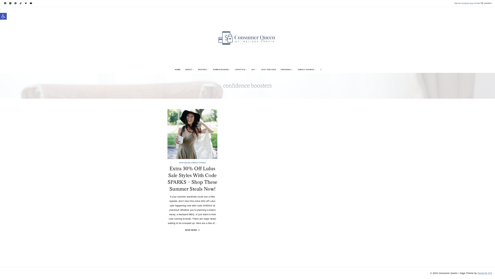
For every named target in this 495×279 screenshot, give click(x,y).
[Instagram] (10, 3)
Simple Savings (199, 163)
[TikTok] (21, 3)
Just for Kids (268, 70)
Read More (192, 230)
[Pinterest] (15, 3)
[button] (3, 16)
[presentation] (192, 134)
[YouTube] (31, 3)
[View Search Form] (321, 69)
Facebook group (467, 3)
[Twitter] (26, 3)
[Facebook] (5, 3)
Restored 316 (484, 273)
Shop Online (185, 163)
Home (178, 70)
